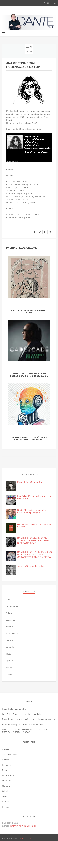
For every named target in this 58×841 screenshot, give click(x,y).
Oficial (8, 654)
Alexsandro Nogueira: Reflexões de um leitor (23, 724)
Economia (10, 620)
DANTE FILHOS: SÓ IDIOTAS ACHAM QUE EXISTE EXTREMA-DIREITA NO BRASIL (34, 540)
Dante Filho (26, 838)
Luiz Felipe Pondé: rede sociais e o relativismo (23, 714)
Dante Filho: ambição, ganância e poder (29, 311)
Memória (10, 647)
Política (9, 674)
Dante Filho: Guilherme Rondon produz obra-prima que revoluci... (29, 375)
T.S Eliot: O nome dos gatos (30, 566)
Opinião (9, 661)
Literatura (10, 640)
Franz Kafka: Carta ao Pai (29, 482)
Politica (9, 667)
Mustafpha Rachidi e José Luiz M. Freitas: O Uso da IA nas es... (29, 438)
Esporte (9, 626)
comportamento (13, 606)
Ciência (9, 599)
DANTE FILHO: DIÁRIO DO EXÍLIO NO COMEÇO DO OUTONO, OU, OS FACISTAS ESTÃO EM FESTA (34, 554)
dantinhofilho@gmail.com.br (22, 826)
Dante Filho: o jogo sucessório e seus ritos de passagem (32, 511)
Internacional (12, 633)
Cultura (9, 613)
